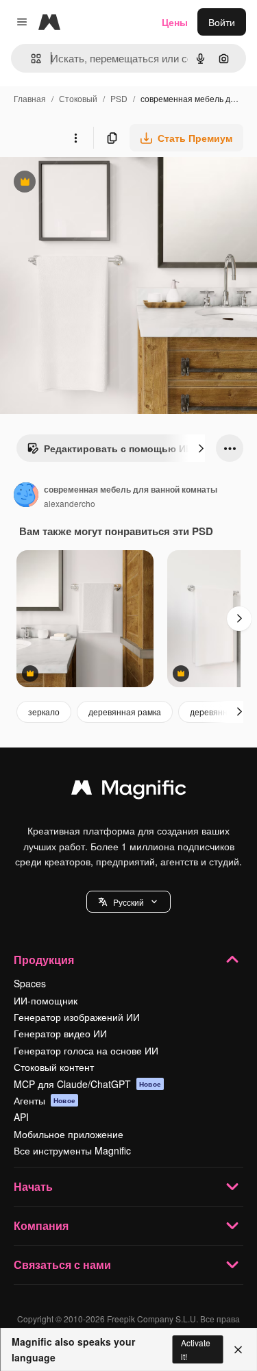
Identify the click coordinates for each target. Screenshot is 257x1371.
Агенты (44, 1100)
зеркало (44, 711)
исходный (92, 183)
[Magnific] (128, 790)
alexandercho (69, 503)
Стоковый (78, 98)
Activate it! (195, 1349)
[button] (128, 902)
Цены (175, 22)
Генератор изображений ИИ (77, 1017)
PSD (118, 98)
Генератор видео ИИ (60, 1033)
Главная (30, 98)
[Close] (238, 1350)
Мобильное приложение (68, 1134)
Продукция (44, 959)
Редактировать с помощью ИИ (110, 451)
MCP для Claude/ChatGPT (87, 1084)
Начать (33, 1186)
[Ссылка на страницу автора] (26, 496)
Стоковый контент (54, 1067)
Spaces (30, 983)
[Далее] (200, 448)
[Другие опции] (75, 137)
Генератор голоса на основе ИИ (86, 1050)
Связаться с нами (62, 1264)
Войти (221, 22)
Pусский (128, 902)
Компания (41, 1225)
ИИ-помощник (45, 1000)
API (21, 1117)
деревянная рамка (124, 711)
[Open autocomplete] (30, 58)
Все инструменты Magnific (72, 1150)
